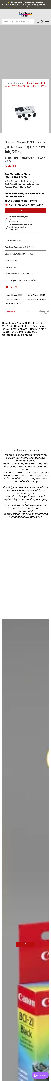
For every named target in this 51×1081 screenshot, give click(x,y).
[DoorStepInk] (25, 14)
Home (9, 83)
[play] (25, 944)
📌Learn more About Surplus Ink (24, 205)
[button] (38, 21)
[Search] (33, 21)
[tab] (10, 312)
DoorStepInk (11, 157)
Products (18, 83)
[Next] (46, 312)
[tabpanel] (25, 331)
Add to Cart (25, 210)
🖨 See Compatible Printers (21, 200)
